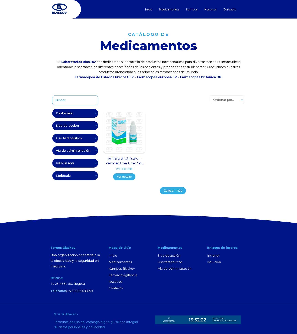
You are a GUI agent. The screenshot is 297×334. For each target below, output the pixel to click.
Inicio (148, 9)
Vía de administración (175, 269)
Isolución (214, 262)
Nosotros (210, 9)
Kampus (191, 9)
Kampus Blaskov (122, 269)
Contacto (229, 9)
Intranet (213, 256)
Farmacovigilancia (123, 275)
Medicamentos (169, 9)
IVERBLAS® (124, 169)
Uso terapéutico (170, 262)
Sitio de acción (169, 256)
